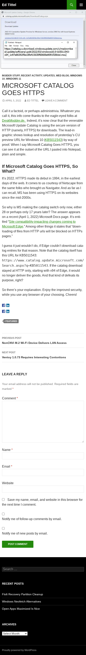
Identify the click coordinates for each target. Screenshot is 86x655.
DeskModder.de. (14, 120)
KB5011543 (53, 140)
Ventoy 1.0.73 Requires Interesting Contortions (34, 355)
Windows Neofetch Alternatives (21, 601)
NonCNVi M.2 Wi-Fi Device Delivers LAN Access (34, 340)
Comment (10, 398)
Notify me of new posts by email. (25, 533)
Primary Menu (81, 5)
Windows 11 (13, 78)
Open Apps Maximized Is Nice (21, 608)
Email (7, 466)
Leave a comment (56, 100)
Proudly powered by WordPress (19, 650)
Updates (49, 75)
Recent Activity (31, 75)
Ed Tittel (9, 5)
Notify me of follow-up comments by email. (32, 519)
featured (11, 321)
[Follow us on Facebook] (3, 305)
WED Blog (62, 75)
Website (8, 483)
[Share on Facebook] (3, 311)
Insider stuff (11, 75)
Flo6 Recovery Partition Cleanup (22, 594)
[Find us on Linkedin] (7, 305)
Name (7, 450)
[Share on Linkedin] (7, 311)
